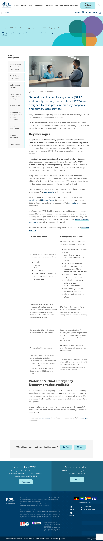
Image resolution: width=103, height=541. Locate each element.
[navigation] (54, 5)
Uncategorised (15, 144)
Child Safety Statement (42, 538)
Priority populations (14, 127)
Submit (77, 479)
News (8, 28)
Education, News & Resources (66, 5)
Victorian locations (47, 355)
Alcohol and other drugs (14, 77)
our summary (44, 418)
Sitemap (63, 538)
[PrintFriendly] (100, 12)
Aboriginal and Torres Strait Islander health (15, 67)
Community (38, 5)
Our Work (49, 5)
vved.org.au (83, 418)
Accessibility (87, 507)
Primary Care (26, 5)
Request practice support (88, 5)
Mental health (15, 106)
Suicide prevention (14, 136)
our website (49, 192)
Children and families (15, 86)
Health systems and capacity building (15, 96)
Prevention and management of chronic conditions (16, 116)
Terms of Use (54, 538)
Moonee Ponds (47, 200)
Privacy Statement (29, 538)
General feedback (89, 509)
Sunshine (33, 200)
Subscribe (26, 482)
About (16, 5)
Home (3, 28)
